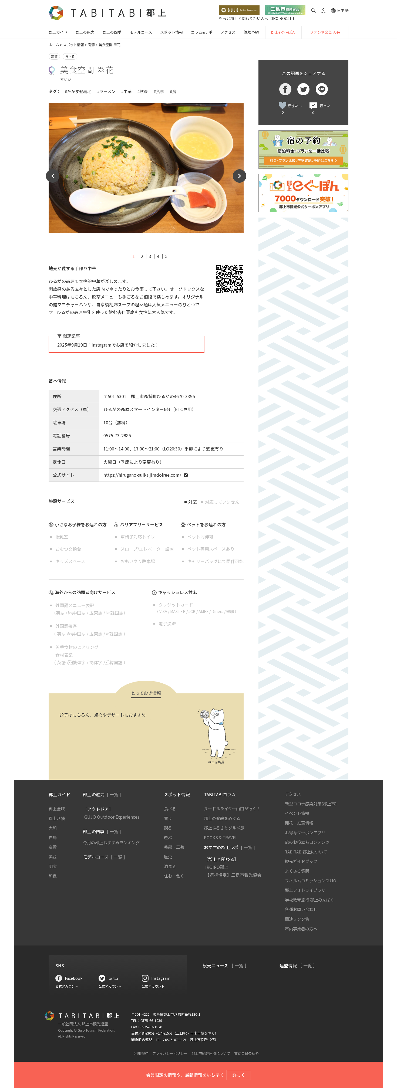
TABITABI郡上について (306, 852)
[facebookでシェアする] (285, 89)
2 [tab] (142, 256)
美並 (53, 856)
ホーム (54, 44)
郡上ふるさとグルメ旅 (224, 828)
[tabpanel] (146, 168)
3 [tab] (150, 256)
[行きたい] (282, 105)
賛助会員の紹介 (246, 1053)
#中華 (126, 91)
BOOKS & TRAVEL (220, 837)
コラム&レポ (202, 32)
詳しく (238, 1075)
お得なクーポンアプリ (305, 832)
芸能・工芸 (174, 847)
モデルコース (141, 32)
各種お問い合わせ (301, 909)
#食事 (159, 91)
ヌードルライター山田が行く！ (232, 808)
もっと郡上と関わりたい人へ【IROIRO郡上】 (257, 18)
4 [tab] (158, 256)
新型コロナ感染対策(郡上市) (311, 803)
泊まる (170, 866)
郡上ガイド (58, 32)
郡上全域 (57, 808)
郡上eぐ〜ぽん (283, 32)
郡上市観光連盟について (210, 1053)
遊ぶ (168, 837)
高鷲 (91, 44)
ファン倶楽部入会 (325, 32)
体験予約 (251, 32)
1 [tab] (134, 256)
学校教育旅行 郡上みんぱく (309, 900)
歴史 (168, 856)
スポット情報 (171, 32)
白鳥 (53, 837)
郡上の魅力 (85, 32)
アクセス (228, 32)
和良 (53, 876)
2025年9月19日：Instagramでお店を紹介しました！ (108, 344)
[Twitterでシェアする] (303, 89)
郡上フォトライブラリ (305, 890)
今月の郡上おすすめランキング (111, 842)
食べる (70, 56)
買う (168, 818)
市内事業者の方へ (301, 928)
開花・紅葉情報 (299, 823)
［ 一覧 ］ (239, 965)
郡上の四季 (112, 32)
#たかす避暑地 (78, 91)
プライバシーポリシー (169, 1053)
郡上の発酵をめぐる (222, 818)
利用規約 (141, 1053)
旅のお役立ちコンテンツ (307, 842)
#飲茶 (142, 91)
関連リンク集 (297, 919)
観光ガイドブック (301, 861)
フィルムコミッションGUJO (310, 880)
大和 (53, 828)
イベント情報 (297, 813)
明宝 (53, 866)
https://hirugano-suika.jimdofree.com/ (142, 475)
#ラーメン (106, 91)
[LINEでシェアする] (322, 89)
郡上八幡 (57, 818)
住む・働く (174, 876)
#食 (173, 91)
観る (168, 828)
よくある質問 (297, 871)
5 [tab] (166, 256)
